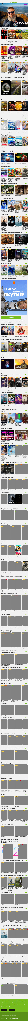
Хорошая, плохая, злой (19, 440)
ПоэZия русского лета (8, 524)
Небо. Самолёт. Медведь (25, 353)
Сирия (3, 794)
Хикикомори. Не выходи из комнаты (11, 260)
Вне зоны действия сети (18, 791)
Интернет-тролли (10, 505)
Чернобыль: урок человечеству (11, 113)
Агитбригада (24, 978)
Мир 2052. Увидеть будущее (4, 701)
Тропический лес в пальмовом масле (20, 873)
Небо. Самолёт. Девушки (18, 456)
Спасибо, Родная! (4, 336)
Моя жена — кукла (10, 680)
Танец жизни (10, 820)
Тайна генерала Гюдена (18, 956)
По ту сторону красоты (19, 664)
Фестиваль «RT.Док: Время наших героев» (12, 78)
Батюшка (17, 226)
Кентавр (2, 904)
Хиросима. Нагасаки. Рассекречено (3, 113)
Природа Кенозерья (17, 148)
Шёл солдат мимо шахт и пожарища (5, 541)
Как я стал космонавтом (24, 746)
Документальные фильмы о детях (10, 410)
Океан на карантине (10, 791)
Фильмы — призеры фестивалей (12, 961)
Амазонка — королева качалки (24, 730)
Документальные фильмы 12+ (11, 462)
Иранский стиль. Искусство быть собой (11, 557)
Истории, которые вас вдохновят (12, 875)
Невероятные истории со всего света (12, 908)
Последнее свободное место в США (4, 590)
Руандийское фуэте (3, 821)
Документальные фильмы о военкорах (10, 374)
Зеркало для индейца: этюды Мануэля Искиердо (4, 354)
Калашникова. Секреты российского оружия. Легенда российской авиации (4, 458)
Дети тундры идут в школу (17, 353)
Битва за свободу (7, 44)
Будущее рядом (6, 683)
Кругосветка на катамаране (20, 761)
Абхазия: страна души (18, 41)
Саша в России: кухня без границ (21, 336)
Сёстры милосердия (17, 132)
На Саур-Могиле (25, 540)
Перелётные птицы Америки (18, 590)
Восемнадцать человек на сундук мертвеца (7, 996)
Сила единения (3, 244)
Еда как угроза (3, 370)
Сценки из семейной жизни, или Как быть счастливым (4, 180)
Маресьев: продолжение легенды (24, 456)
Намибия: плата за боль (5, 775)
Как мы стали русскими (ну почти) (17, 179)
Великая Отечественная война (11, 232)
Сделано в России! (7, 198)
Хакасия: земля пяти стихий (4, 148)
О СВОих (16, 939)
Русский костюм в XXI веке (4, 556)
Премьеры (4, 28)
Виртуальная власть (3, 505)
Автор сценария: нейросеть (18, 260)
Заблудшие (17, 806)
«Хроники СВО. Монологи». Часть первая (11, 940)
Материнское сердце (10, 73)
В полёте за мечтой (10, 456)
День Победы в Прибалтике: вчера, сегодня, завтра (21, 245)
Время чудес (5, 615)
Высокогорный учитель (18, 276)
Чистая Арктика (14, 647)
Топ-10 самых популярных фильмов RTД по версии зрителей (10, 841)
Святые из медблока (24, 132)
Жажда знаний (6, 263)
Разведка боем (14, 540)
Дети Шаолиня (25, 423)
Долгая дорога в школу (18, 888)
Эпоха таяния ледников (17, 490)
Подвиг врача (5, 119)
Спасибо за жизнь (4, 131)
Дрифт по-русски (4, 761)
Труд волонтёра (6, 631)
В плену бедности (7, 824)
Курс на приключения (8, 983)
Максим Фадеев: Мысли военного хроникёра (18, 388)
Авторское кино (6, 892)
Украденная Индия (17, 57)
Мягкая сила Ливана (10, 405)
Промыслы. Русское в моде (4, 211)
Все (26, 28)
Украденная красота (3, 922)
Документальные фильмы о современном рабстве (10, 651)
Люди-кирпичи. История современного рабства (5, 665)
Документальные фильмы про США (11, 576)
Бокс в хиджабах (18, 729)
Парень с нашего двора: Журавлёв (4, 388)
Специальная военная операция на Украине (12, 926)
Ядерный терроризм (17, 113)
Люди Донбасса (4, 40)
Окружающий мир (7, 477)
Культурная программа (9, 594)
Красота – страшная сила (9, 544)
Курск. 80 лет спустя (24, 940)
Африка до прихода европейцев (10, 57)
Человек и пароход (24, 791)
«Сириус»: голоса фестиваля (4, 260)
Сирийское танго (18, 820)
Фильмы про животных (9, 183)
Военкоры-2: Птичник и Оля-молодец (6, 475)
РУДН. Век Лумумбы (24, 405)
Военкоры (24, 387)
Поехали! (13, 95)
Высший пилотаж (7, 443)
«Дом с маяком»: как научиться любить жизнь (4, 424)
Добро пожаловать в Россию (11, 324)
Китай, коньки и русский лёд (6, 163)
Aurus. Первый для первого (11, 211)
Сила (2, 647)
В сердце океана (7, 778)
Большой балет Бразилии (11, 276)
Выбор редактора (7, 358)
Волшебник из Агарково (24, 627)
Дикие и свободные (4, 715)
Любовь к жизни (6, 560)
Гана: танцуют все (3, 276)
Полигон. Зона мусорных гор (3, 490)
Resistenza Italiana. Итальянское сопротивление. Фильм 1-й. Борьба (16, 980)
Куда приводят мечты (3, 573)
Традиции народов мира (9, 509)
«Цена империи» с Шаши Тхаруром (4, 57)
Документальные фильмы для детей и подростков (11, 340)
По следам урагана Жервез (4, 405)
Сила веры (4, 214)
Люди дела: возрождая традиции (17, 211)
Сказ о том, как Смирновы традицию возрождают (11, 180)
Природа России (6, 135)
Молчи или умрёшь (18, 775)
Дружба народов (7, 392)
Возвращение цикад (10, 590)
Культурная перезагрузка (24, 211)
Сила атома (5, 100)
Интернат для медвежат (5, 195)
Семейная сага (6, 166)
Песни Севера (17, 904)
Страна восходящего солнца (11, 667)
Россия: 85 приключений (24, 148)
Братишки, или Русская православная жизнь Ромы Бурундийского (4, 228)
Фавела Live (3, 836)
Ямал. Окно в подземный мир (11, 490)
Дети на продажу (11, 921)
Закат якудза (24, 679)
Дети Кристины (18, 72)
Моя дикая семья (18, 195)
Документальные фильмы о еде (12, 860)
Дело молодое (6, 247)
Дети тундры (10, 423)
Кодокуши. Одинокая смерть (4, 680)
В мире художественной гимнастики (5, 441)
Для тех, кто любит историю (11, 943)
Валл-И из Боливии (10, 353)
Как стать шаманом (3, 627)
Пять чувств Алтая (10, 148)
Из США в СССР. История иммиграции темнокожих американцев (4, 957)
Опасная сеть (5, 493)
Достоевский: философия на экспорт (20, 371)
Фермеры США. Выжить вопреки (7, 872)
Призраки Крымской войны (11, 956)
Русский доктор (4, 95)
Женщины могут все (8, 718)
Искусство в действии (8, 808)
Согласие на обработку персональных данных (9, 1018)
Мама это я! (3, 72)
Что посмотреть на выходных (11, 749)
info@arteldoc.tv (8, 1006)
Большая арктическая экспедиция (21, 715)
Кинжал (16, 520)
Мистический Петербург (17, 627)
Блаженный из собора (25, 821)
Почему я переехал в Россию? (20, 163)
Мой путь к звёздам (3, 746)
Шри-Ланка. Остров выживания (20, 836)
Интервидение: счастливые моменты (18, 405)
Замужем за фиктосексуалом (18, 680)
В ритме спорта (6, 428)
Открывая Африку (7, 763)
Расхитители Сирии (4, 806)
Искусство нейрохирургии (11, 132)
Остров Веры (10, 226)
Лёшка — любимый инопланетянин (18, 424)
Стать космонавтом (17, 746)
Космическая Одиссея (8, 734)
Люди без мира (17, 474)
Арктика (4, 703)
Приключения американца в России (10, 41)
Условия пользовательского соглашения (8, 1015)
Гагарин (9, 745)
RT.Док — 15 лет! (7, 151)
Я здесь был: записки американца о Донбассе (10, 389)
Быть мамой (5, 60)
